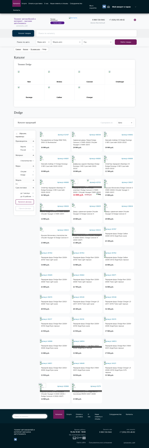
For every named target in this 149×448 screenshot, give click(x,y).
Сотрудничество (76, 3)
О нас (46, 3)
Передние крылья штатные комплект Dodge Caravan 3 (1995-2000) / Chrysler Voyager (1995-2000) (87, 190)
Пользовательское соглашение (100, 442)
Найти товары (126, 42)
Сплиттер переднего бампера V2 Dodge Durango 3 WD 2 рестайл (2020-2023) (117, 166)
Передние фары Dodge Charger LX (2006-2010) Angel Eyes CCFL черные (118, 370)
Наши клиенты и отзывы (59, 3)
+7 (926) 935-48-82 (117, 20)
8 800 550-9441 (98, 20)
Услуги (24, 3)
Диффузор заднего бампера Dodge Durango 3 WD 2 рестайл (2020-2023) (86, 166)
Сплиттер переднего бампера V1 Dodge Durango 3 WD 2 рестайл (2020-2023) (53, 190)
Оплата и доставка (35, 3)
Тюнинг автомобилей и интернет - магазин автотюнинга (25, 21)
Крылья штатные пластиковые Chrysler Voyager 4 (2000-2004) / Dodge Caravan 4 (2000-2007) (53, 394)
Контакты (16, 10)
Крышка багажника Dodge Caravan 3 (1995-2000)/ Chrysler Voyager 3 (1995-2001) (119, 190)
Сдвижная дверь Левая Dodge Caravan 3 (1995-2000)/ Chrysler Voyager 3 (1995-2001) (85, 142)
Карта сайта (81, 442)
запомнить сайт (22, 26)
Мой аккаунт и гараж (121, 7)
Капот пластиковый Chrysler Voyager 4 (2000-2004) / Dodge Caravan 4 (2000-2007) (86, 237)
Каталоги (16, 3)
